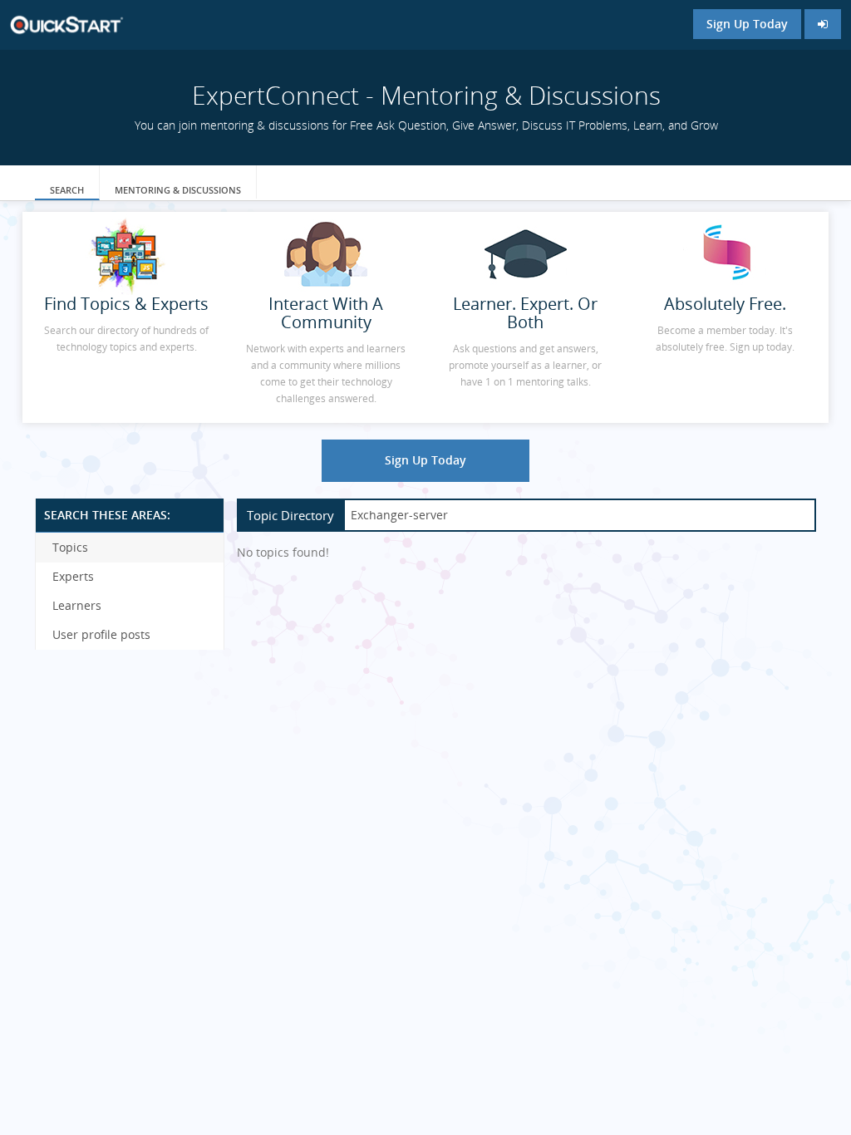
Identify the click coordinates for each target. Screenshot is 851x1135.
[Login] (822, 24)
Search (67, 190)
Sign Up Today (747, 24)
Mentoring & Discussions (178, 190)
